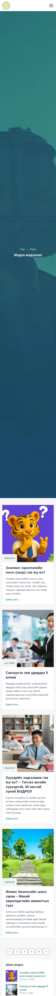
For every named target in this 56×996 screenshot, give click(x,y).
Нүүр (22, 249)
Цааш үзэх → (13, 599)
